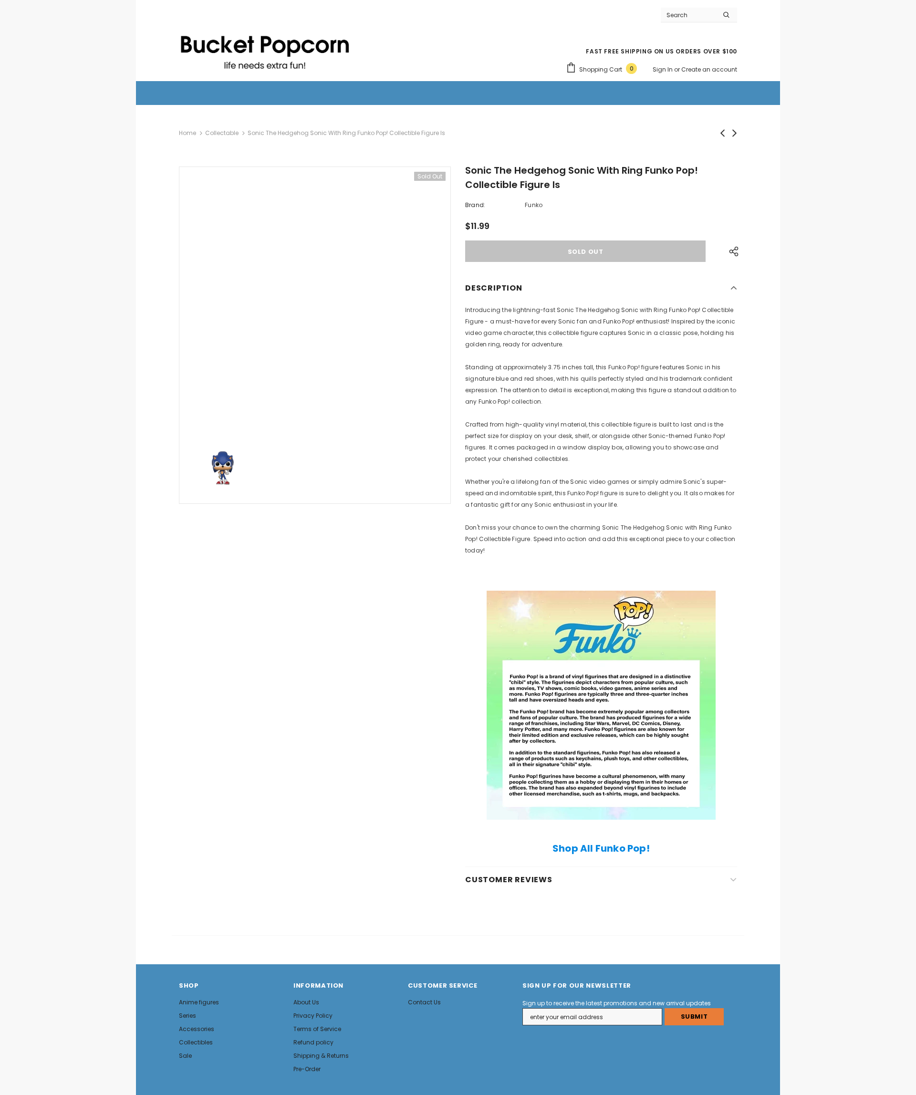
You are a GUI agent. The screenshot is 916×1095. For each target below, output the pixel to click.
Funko (533, 205)
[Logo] (265, 48)
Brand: (475, 205)
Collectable (222, 133)
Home (187, 133)
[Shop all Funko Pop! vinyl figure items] (601, 705)
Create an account (709, 69)
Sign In (663, 69)
